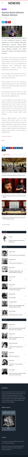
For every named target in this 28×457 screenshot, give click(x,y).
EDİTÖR (10, 236)
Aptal (10, 280)
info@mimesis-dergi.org (9, 443)
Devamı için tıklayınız (7, 136)
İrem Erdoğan (12, 369)
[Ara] (25, 3)
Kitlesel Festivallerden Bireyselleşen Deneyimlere (17, 241)
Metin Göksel (12, 267)
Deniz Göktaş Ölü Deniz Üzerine (15, 314)
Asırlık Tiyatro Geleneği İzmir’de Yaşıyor (16, 347)
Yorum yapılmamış (10, 18)
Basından (4, 9)
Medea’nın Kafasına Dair (14, 356)
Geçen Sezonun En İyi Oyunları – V (16, 263)
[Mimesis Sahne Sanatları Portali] (14, 2)
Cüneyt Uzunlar (12, 276)
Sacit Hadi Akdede (13, 301)
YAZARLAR (5, 247)
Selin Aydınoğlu (12, 311)
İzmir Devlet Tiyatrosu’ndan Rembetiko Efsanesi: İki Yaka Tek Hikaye (17, 329)
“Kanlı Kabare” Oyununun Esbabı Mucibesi (16, 364)
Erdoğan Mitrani (12, 259)
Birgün (3, 140)
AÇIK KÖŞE (5, 319)
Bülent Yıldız (11, 360)
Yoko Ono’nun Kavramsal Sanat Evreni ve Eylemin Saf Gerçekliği (17, 289)
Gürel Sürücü (11, 352)
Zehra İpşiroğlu (12, 294)
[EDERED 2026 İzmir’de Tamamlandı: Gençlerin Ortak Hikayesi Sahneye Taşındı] (14, 208)
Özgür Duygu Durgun (13, 343)
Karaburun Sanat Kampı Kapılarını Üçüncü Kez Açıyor (14, 175)
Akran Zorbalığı (12, 297)
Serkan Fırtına (12, 284)
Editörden (5, 232)
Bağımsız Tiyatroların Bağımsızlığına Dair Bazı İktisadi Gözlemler (17, 306)
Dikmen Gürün (12, 251)
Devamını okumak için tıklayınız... (8, 402)
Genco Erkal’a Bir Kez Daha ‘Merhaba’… (17, 255)
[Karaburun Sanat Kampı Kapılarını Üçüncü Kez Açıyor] (14, 166)
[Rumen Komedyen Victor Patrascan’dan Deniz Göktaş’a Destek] (14, 186)
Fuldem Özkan (12, 333)
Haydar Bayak (12, 324)
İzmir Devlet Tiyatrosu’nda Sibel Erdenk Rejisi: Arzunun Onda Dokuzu (17, 374)
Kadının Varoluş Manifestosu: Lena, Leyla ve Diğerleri (16, 338)
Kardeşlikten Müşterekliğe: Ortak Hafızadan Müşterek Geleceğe (16, 271)
